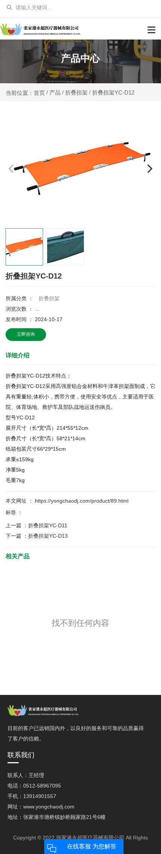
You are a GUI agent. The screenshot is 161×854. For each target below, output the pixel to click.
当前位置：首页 (26, 92)
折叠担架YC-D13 (48, 536)
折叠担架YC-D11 (47, 525)
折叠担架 (76, 92)
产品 (55, 92)
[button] (149, 168)
